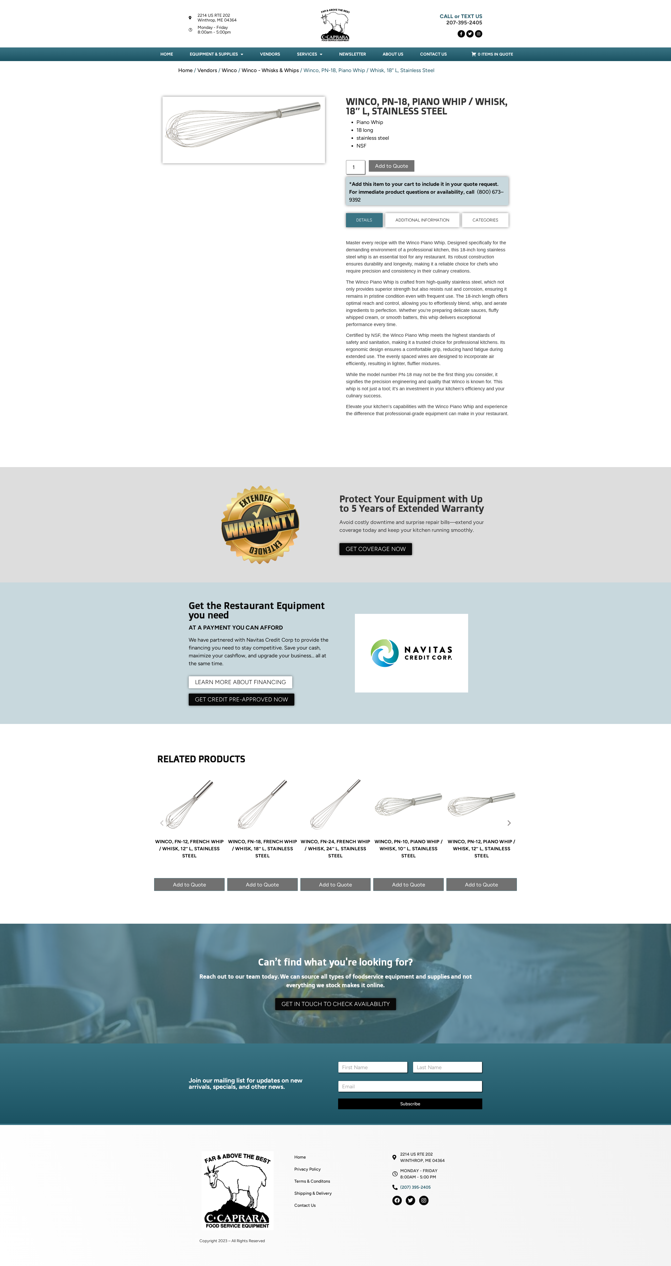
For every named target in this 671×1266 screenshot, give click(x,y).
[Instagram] (478, 33)
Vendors (270, 54)
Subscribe (410, 1103)
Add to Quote (391, 166)
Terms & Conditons (312, 1181)
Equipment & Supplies (214, 54)
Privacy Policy (307, 1169)
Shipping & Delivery (313, 1193)
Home (166, 54)
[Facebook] (397, 1200)
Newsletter (352, 54)
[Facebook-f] (461, 33)
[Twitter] (470, 33)
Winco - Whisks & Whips (270, 70)
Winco (229, 70)
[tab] (364, 220)
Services (307, 54)
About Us (393, 54)
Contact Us (433, 54)
